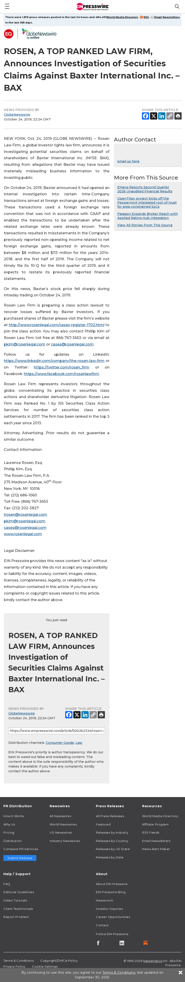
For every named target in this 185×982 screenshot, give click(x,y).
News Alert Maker (156, 849)
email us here (128, 161)
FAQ (6, 884)
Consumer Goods (60, 743)
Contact (102, 925)
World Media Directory (122, 17)
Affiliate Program (155, 824)
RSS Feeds (150, 832)
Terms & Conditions (18, 960)
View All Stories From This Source (145, 225)
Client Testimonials (18, 909)
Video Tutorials (15, 900)
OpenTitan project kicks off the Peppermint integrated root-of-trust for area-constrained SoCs (147, 202)
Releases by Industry (112, 832)
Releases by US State (113, 849)
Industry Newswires (65, 841)
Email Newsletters (167, 17)
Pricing (8, 832)
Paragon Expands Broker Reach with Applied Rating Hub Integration (147, 216)
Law (79, 743)
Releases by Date (110, 857)
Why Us (9, 824)
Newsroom (104, 900)
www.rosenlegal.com (23, 534)
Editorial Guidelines (18, 892)
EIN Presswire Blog (110, 892)
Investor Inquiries (109, 909)
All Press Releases (110, 816)
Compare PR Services (20, 849)
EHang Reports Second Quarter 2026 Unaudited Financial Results (144, 189)
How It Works (13, 816)
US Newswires (61, 832)
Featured (103, 824)
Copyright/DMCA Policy (59, 960)
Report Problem (16, 917)
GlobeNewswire (17, 115)
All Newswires (60, 816)
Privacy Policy (14, 966)
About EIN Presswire (112, 884)
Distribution (12, 841)
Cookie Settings (45, 966)
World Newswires (63, 824)
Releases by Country (112, 841)
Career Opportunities (113, 917)
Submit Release (19, 858)
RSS (146, 17)
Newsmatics (152, 961)
